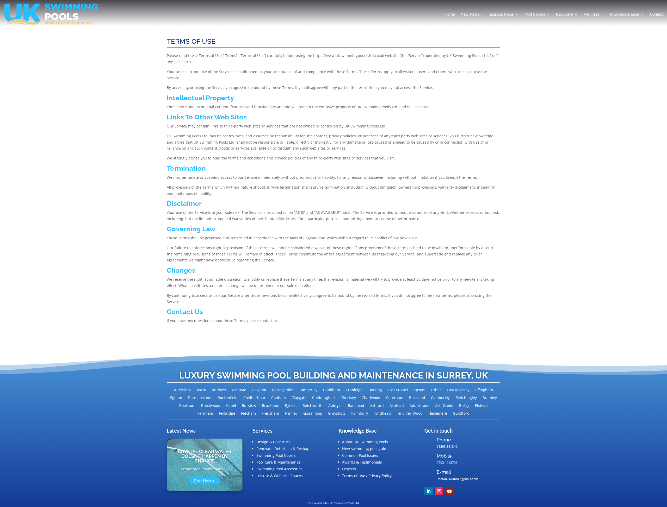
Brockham (270, 406)
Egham (176, 398)
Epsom (419, 390)
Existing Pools (502, 14)
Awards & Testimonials (362, 462)
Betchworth (312, 406)
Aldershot (182, 390)
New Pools (470, 14)
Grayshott (336, 414)
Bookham (187, 406)
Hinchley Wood (410, 414)
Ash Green (444, 406)
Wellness (591, 14)
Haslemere (437, 414)
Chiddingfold (323, 398)
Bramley (490, 398)
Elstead (481, 406)
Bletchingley (466, 398)
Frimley (291, 414)
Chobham (331, 390)
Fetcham (248, 414)
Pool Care (564, 14)
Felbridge (227, 414)
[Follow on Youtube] (449, 491)
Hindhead (382, 414)
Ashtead (239, 390)
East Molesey (458, 390)
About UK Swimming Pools (365, 441)
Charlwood (371, 398)
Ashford (377, 406)
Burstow (249, 406)
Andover (219, 390)
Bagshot (259, 390)
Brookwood (210, 406)
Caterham (394, 398)
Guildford (461, 414)
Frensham (270, 414)
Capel (231, 406)
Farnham (205, 414)
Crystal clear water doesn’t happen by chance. (204, 456)
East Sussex (398, 390)
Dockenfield (227, 398)
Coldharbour (254, 398)
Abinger (335, 406)
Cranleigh (354, 390)
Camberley (308, 390)
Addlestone (419, 406)
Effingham (484, 390)
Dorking (375, 390)
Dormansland (200, 398)
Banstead (356, 406)
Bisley (464, 406)
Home (450, 14)
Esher (436, 390)
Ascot (201, 390)
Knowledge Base (624, 14)
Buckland (417, 398)
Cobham (278, 398)
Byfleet (291, 406)
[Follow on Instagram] (439, 491)
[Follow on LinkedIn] (428, 491)
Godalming (312, 414)
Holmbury (359, 414)
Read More (204, 481)
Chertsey (348, 398)
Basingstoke (282, 390)
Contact (657, 14)
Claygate (299, 398)
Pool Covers (534, 14)
